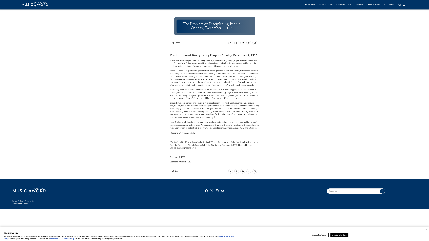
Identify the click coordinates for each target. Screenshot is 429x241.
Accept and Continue (339, 235)
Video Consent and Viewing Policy (62, 239)
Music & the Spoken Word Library (319, 5)
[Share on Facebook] (236, 43)
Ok (426, 230)
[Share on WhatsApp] (242, 43)
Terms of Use (30, 201)
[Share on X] (230, 43)
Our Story (359, 5)
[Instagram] (217, 191)
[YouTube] (222, 191)
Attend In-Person (373, 5)
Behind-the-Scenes (343, 5)
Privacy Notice (17, 201)
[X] (211, 191)
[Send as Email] (254, 43)
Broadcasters (389, 5)
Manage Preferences (319, 235)
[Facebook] (206, 191)
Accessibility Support (20, 204)
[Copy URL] (248, 43)
